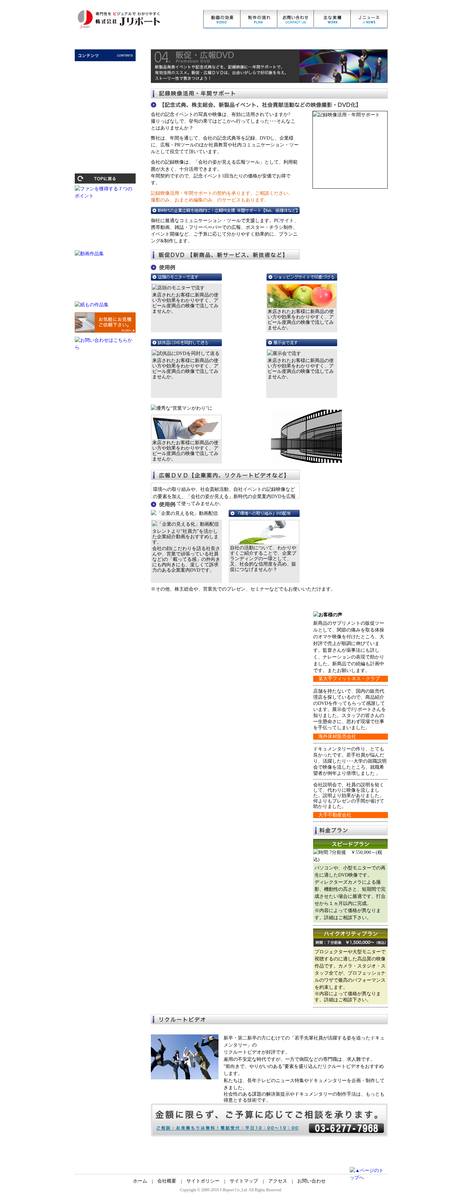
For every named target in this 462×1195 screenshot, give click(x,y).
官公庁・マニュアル (105, 143)
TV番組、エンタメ (105, 131)
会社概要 (166, 1181)
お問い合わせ (311, 1181)
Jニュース (369, 19)
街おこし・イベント (105, 109)
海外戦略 (105, 120)
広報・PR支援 (105, 77)
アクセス (277, 1181)
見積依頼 (295, 19)
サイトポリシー (203, 1181)
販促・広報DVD (105, 99)
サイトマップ (244, 1181)
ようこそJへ (105, 66)
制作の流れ (258, 19)
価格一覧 (332, 19)
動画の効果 (221, 19)
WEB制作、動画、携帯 (105, 88)
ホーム (140, 1181)
